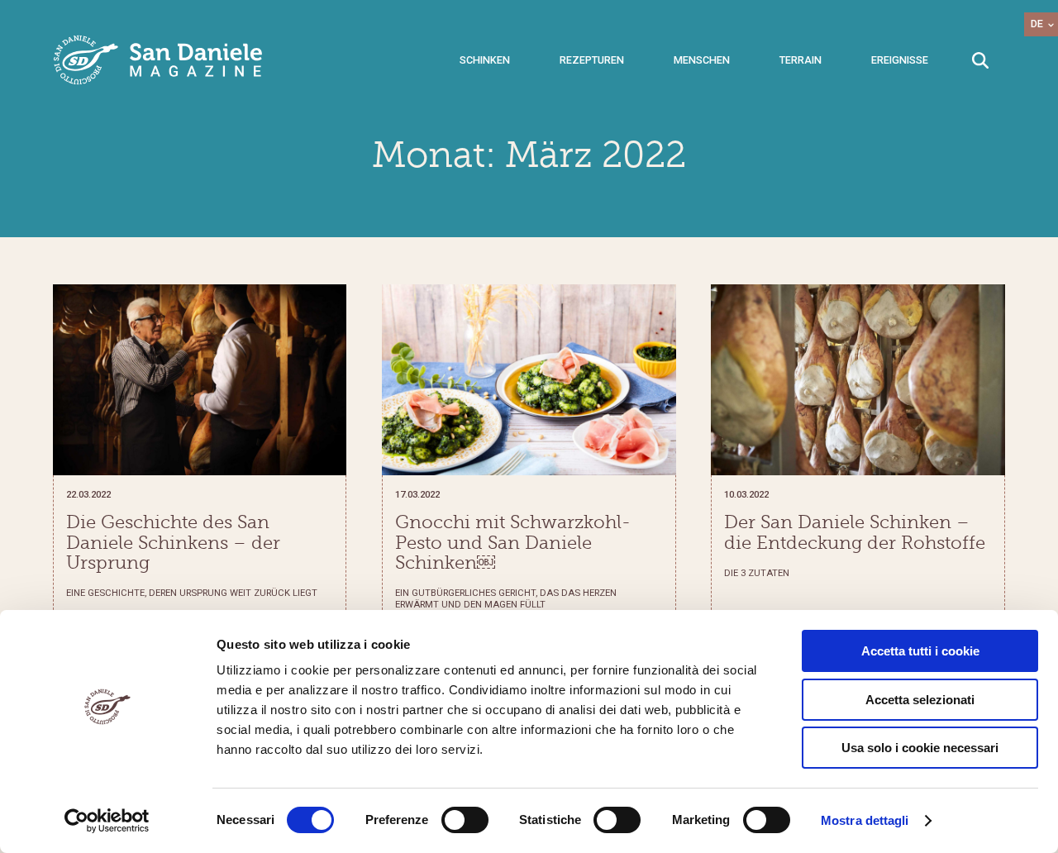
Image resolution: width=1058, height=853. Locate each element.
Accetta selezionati (920, 700)
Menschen (702, 60)
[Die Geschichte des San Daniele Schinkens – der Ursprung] (199, 379)
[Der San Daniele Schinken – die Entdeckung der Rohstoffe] (857, 379)
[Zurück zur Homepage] (158, 60)
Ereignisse (899, 60)
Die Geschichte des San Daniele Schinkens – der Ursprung (173, 542)
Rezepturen (592, 60)
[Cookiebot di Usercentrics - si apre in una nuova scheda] (107, 820)
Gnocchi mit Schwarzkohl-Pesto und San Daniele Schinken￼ (513, 542)
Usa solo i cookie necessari (919, 748)
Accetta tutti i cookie (920, 651)
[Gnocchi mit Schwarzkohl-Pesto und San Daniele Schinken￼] (528, 379)
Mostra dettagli (865, 820)
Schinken (485, 60)
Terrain (800, 60)
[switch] (464, 820)
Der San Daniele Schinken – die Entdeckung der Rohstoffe (854, 532)
